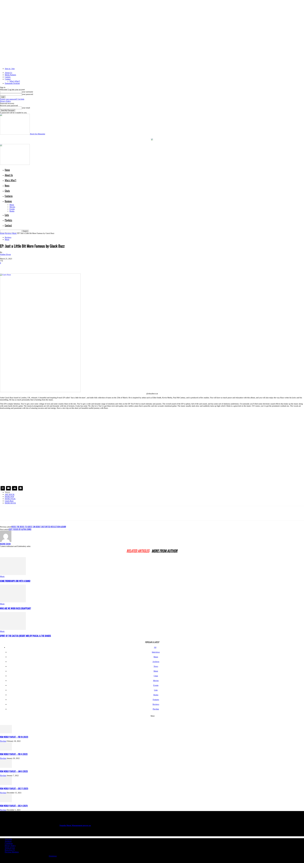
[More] (38, 266)
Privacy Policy (5, 101)
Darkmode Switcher (12, 83)
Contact (8, 79)
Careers (7, 77)
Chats (7, 190)
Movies (12, 207)
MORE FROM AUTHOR (164, 550)
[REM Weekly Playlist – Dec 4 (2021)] (6, 801)
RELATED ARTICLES (138, 550)
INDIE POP (9, 497)
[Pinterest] (21, 266)
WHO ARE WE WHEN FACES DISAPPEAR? (15, 608)
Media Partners (10, 75)
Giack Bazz (9, 501)
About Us (8, 73)
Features (9, 196)
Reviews (8, 201)
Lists (7, 215)
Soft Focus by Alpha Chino (20, 529)
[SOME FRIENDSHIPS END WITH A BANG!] (13, 574)
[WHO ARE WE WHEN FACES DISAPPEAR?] (13, 602)
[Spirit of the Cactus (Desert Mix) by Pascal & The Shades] (13, 629)
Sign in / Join (10, 69)
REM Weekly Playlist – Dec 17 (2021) (14, 788)
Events (12, 209)
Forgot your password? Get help (12, 99)
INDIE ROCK (10, 503)
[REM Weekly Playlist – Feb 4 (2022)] (6, 750)
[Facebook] (4, 266)
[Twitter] (12, 266)
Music (12, 205)
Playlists (8, 220)
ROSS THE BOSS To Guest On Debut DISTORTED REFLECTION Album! (39, 526)
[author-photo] (5, 541)
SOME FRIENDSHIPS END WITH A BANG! (15, 580)
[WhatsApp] (29, 266)
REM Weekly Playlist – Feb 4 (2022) (13, 754)
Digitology (53, 856)
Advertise (8, 839)
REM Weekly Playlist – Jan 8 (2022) (14, 771)
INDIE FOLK (10, 499)
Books (12, 211)
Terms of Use (10, 848)
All (155, 647)
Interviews (156, 652)
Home (7, 170)
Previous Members (12, 852)
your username (27, 92)
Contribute (9, 843)
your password (27, 94)
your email (26, 108)
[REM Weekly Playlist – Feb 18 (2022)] (6, 733)
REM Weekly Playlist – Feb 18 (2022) (14, 736)
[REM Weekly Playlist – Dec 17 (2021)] (6, 784)
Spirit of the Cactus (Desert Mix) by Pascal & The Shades (25, 635)
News (7, 185)
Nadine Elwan (5, 254)
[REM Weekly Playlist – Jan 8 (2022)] (6, 767)
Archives (155, 662)
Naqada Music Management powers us (75, 825)
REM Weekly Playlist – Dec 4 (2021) (14, 805)
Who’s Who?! (15, 81)
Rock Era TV (10, 850)
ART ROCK (9, 494)
